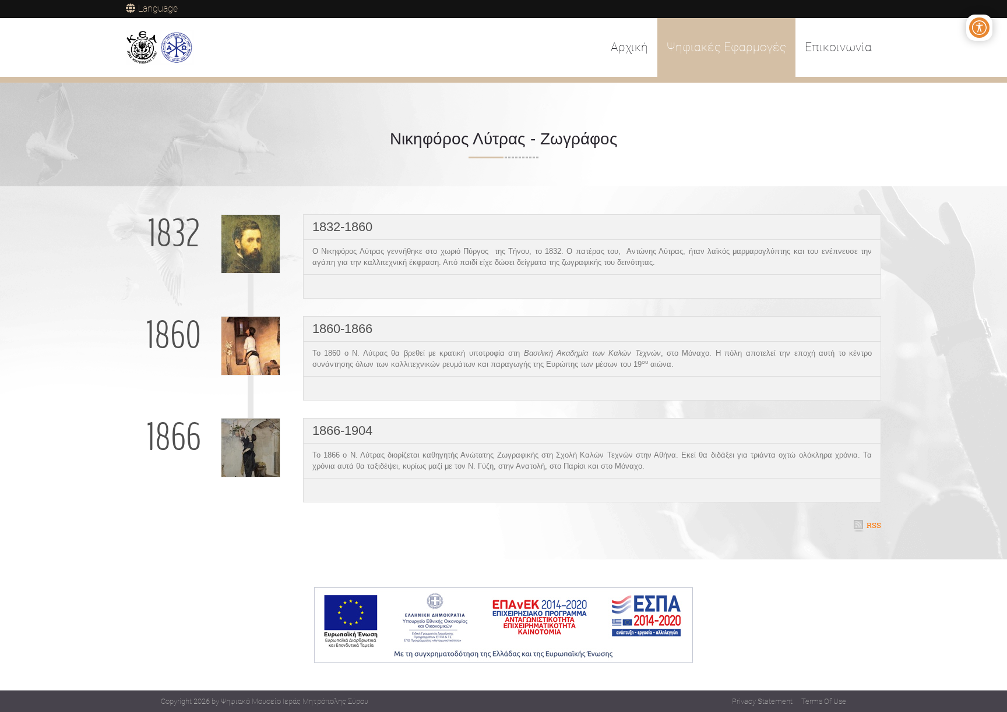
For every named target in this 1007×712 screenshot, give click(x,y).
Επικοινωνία (838, 47)
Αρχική (629, 47)
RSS (874, 525)
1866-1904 (342, 430)
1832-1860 (342, 226)
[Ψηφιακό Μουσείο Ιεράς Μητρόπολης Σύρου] (160, 47)
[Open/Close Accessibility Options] (979, 27)
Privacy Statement (762, 701)
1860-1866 (342, 328)
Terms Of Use (823, 701)
